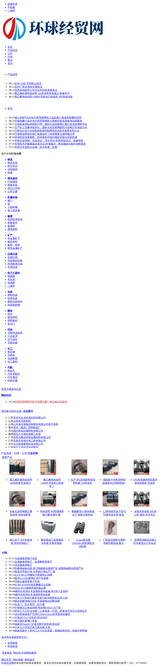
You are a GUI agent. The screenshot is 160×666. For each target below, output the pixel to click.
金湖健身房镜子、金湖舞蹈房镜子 (33, 561)
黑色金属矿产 (15, 248)
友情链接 (13, 643)
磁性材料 (13, 241)
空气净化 (13, 339)
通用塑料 (13, 229)
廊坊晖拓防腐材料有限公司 (28, 430)
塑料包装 (13, 295)
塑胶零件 (13, 222)
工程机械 (13, 207)
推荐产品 (7, 457)
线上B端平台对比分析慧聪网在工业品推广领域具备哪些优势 (48, 117)
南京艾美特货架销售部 (25, 447)
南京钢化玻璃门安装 (26, 620)
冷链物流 (13, 169)
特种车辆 (13, 380)
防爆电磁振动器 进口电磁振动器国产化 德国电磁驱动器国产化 (49, 568)
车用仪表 (13, 267)
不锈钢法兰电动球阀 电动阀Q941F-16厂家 (38, 607)
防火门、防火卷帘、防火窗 (30, 604)
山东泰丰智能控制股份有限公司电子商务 (35, 424)
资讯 (10, 108)
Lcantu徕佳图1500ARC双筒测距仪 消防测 (83, 543)
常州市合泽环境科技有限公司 (29, 417)
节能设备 (13, 342)
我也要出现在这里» (11, 411)
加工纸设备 (14, 210)
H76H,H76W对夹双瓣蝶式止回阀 (33, 584)
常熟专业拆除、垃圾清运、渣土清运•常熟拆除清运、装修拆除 (49, 140)
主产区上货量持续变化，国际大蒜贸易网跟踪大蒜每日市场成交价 (51, 127)
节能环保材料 (15, 333)
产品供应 (13, 74)
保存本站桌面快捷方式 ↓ (14, 637)
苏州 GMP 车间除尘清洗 (28, 83)
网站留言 (30, 659)
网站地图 (18, 659)
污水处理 (13, 336)
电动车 (11, 370)
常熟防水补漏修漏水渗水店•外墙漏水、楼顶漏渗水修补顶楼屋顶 (50, 143)
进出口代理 (14, 188)
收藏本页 (13, 4)
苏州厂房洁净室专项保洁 (28, 86)
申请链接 (13, 646)
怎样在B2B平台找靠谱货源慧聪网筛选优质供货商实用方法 (47, 130)
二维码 (11, 10)
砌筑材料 (13, 317)
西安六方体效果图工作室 (27, 434)
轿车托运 (13, 166)
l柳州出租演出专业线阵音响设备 (32, 594)
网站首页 (6, 659)
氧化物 (11, 351)
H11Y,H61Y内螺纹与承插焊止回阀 (33, 575)
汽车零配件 (14, 374)
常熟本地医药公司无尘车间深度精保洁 (36, 90)
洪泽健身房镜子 (23, 565)
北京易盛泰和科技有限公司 (28, 444)
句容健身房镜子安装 (26, 558)
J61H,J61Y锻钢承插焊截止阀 (30, 588)
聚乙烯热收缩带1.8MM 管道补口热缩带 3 (52, 483)
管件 (10, 314)
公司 (24, 453)
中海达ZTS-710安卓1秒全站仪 (31, 617)
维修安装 (13, 185)
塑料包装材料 (15, 301)
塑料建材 (13, 320)
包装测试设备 (15, 260)
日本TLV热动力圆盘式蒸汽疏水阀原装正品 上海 (41, 597)
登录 (3, 389)
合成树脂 (13, 358)
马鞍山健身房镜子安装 (27, 581)
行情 (16, 453)
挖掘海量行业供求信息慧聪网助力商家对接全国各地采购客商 (48, 121)
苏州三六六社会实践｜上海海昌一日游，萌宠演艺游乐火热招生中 (51, 611)
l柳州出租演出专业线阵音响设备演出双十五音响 (41, 591)
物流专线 (13, 162)
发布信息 (16, 389)
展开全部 (6, 153)
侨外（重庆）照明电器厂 (27, 427)
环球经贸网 (7, 663)
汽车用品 (13, 377)
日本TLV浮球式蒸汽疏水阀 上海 (32, 627)
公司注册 (13, 191)
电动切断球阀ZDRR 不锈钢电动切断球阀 (37, 601)
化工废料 (13, 361)
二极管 (11, 286)
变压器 (11, 279)
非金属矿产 (14, 238)
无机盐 (11, 355)
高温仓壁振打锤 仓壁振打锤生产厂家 (35, 571)
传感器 (11, 282)
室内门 (11, 323)
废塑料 (11, 226)
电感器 (11, 276)
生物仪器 (13, 257)
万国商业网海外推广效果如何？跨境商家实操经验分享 (45, 134)
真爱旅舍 (7, 652)
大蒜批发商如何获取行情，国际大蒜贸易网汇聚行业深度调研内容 (51, 124)
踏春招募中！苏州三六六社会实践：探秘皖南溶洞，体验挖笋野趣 (51, 630)
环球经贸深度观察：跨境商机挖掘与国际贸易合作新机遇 (46, 137)
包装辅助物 (14, 305)
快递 (10, 172)
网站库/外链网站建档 (24, 652)
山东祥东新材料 (22, 421)
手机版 (11, 7)
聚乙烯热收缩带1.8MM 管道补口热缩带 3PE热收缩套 (44, 96)
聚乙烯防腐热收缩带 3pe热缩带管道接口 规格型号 (42, 93)
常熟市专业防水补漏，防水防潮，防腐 (36, 147)
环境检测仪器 (15, 263)
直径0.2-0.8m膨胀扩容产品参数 (32, 578)
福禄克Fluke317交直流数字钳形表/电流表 (37, 624)
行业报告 (13, 181)
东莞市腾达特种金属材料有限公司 (32, 437)
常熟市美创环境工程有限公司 (29, 440)
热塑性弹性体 (15, 219)
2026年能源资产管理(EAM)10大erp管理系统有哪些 (42, 614)
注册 (8, 389)
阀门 (10, 200)
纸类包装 (13, 298)
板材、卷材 (14, 245)
